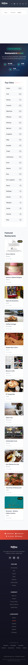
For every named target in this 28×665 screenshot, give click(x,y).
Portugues (14, 632)
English (14, 620)
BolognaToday (11, 647)
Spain (14, 576)
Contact (14, 598)
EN (14, 3)
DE (23, 3)
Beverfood (4, 647)
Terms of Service (14, 604)
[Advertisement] (14, 29)
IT (11, 3)
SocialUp (24, 647)
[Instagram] (14, 557)
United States (14, 582)
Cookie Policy (14, 607)
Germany (14, 579)
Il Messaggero (13, 645)
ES (17, 3)
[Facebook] (10, 557)
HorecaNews (20, 645)
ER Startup (18, 647)
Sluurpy (14, 585)
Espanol (14, 623)
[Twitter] (18, 557)
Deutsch (14, 629)
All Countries (14, 567)
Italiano (14, 617)
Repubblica (6, 645)
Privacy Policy (14, 601)
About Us (14, 595)
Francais (14, 626)
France (14, 573)
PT (25, 3)
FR (20, 3)
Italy (14, 570)
